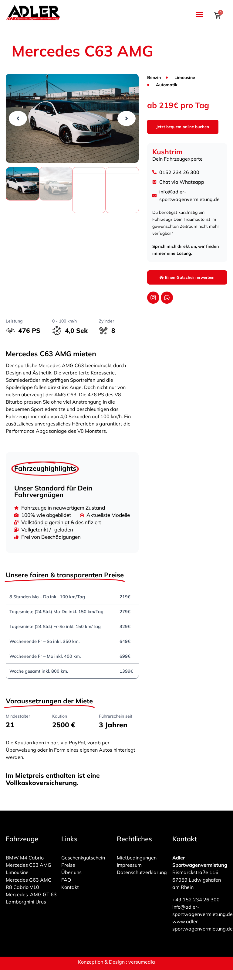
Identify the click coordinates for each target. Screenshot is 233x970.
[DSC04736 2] (72, 118)
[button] (199, 14)
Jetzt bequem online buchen (182, 126)
